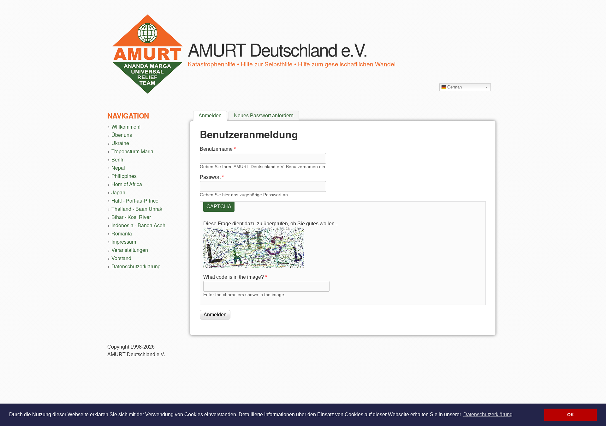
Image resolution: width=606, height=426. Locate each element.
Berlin (118, 159)
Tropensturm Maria (132, 151)
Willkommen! (125, 126)
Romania (121, 233)
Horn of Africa (126, 184)
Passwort (212, 177)
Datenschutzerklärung (136, 266)
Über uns (121, 134)
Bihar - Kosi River (131, 217)
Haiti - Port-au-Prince (134, 200)
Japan (118, 192)
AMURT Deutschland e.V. (277, 49)
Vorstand (121, 258)
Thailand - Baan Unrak (136, 208)
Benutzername (218, 149)
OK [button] (570, 414)
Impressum (123, 241)
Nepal (118, 167)
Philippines (124, 176)
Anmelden (213, 115)
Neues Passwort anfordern (264, 115)
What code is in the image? (235, 277)
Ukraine (120, 143)
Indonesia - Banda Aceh (138, 225)
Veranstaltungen (129, 249)
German (454, 87)
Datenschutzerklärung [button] (488, 414)
